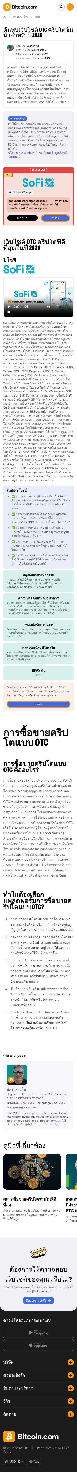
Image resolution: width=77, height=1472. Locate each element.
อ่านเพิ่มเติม (50, 1124)
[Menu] (70, 7)
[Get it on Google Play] (38, 1332)
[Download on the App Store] (38, 1345)
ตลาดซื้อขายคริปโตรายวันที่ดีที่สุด (29, 1201)
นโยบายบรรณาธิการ (21, 152)
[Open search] (61, 7)
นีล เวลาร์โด (32, 45)
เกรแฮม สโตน (38, 50)
